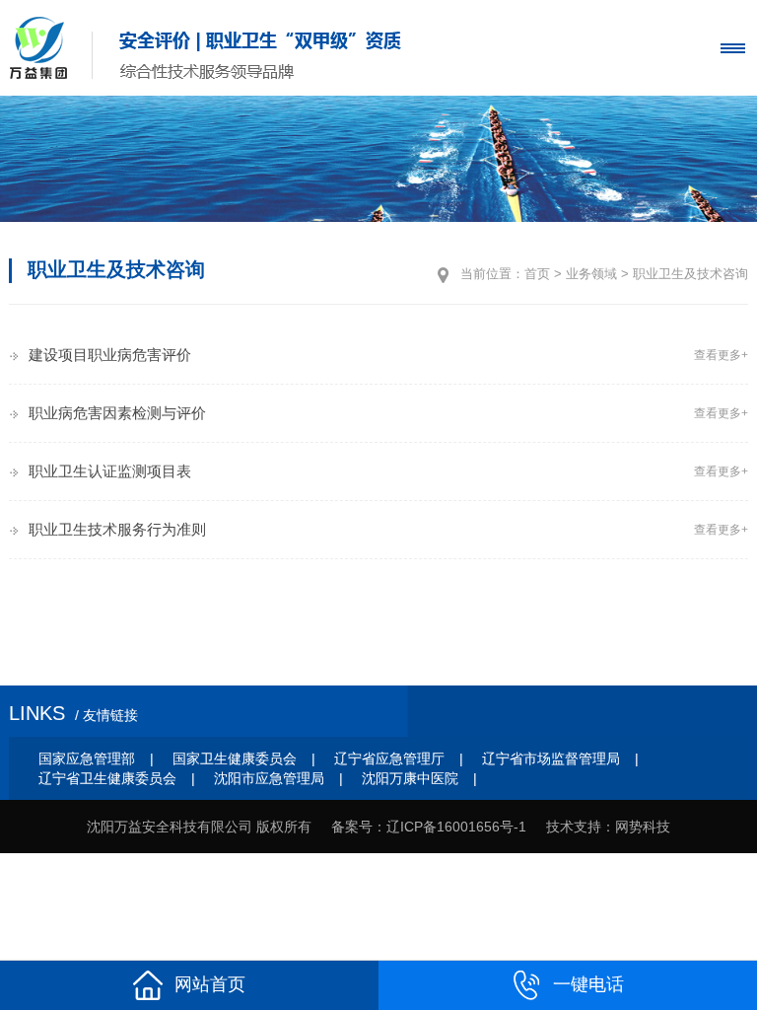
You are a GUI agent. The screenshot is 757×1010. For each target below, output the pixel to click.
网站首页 (209, 984)
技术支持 (573, 826)
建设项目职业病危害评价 (110, 354)
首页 (537, 273)
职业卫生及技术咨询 (690, 273)
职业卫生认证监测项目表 (110, 471)
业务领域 (591, 273)
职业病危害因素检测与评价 (117, 412)
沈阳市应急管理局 (269, 778)
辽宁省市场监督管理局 (551, 758)
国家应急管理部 (86, 758)
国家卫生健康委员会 (234, 758)
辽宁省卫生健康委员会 (107, 778)
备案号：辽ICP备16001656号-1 (428, 826)
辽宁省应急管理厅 (389, 758)
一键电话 (588, 984)
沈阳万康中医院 (410, 778)
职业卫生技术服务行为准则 (117, 529)
